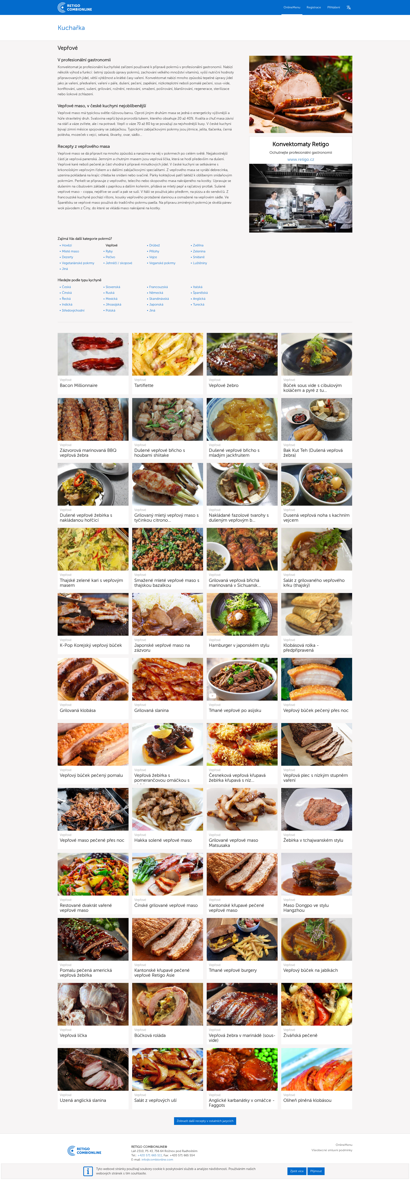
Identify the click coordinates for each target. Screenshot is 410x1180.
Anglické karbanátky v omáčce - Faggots (242, 1103)
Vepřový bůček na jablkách (310, 970)
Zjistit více (297, 1171)
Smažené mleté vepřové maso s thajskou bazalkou (166, 583)
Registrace (314, 7)
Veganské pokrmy (162, 263)
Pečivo (110, 257)
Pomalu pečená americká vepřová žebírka (86, 973)
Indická (67, 304)
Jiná (65, 269)
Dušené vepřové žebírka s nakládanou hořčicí (86, 517)
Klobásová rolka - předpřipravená (301, 648)
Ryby (109, 251)
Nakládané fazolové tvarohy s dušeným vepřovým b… (239, 517)
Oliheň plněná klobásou (307, 1100)
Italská (197, 287)
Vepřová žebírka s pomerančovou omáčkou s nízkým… (161, 780)
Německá (156, 293)
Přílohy (154, 251)
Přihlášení (333, 7)
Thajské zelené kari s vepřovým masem (91, 583)
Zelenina (199, 251)
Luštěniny (200, 263)
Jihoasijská (113, 304)
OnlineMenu (292, 7)
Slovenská (113, 287)
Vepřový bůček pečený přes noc (316, 710)
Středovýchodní (73, 310)
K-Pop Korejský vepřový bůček (91, 645)
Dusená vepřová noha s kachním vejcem (316, 517)
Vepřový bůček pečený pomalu (91, 775)
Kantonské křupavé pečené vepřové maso (236, 908)
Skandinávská (159, 299)
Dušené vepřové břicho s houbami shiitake (159, 453)
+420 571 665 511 (150, 1155)
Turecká (198, 304)
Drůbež (154, 245)
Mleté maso (70, 251)
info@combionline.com (157, 1159)
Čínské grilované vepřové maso (166, 905)
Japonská (156, 304)
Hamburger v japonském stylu (239, 645)
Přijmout (316, 1171)
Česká (66, 287)
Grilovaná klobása (78, 710)
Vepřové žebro (224, 385)
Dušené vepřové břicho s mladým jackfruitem (234, 453)
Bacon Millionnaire (79, 385)
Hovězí (67, 245)
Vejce (153, 257)
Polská (110, 310)
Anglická (199, 299)
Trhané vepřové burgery (233, 970)
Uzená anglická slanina (83, 1100)
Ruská (110, 293)
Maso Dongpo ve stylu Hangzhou (306, 908)
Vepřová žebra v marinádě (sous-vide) (242, 1038)
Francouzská (158, 287)
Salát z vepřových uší (155, 1100)
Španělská (200, 293)
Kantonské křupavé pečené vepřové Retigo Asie (162, 973)
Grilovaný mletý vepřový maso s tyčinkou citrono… (166, 517)
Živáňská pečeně (300, 1035)
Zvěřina (198, 245)
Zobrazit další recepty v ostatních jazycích (205, 1121)
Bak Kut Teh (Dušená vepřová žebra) (313, 453)
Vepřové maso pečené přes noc (92, 840)
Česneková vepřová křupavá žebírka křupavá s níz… (237, 778)
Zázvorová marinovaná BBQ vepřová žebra (88, 453)
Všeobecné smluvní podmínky (332, 1150)
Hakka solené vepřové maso (163, 840)
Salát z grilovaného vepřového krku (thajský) (314, 583)
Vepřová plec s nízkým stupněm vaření (315, 778)
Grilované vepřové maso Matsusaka (233, 842)
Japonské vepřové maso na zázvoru (162, 648)
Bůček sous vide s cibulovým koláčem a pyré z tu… (312, 388)
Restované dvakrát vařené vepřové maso (86, 908)
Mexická (111, 299)
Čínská (67, 293)
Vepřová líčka (73, 1035)
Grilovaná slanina (151, 710)
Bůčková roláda (150, 1035)
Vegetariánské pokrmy (78, 263)
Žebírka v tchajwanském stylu (313, 840)
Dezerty (67, 257)
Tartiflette (144, 385)
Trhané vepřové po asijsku (235, 710)
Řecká (66, 299)
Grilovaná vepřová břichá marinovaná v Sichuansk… (235, 583)
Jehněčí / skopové (119, 263)
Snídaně (199, 257)
